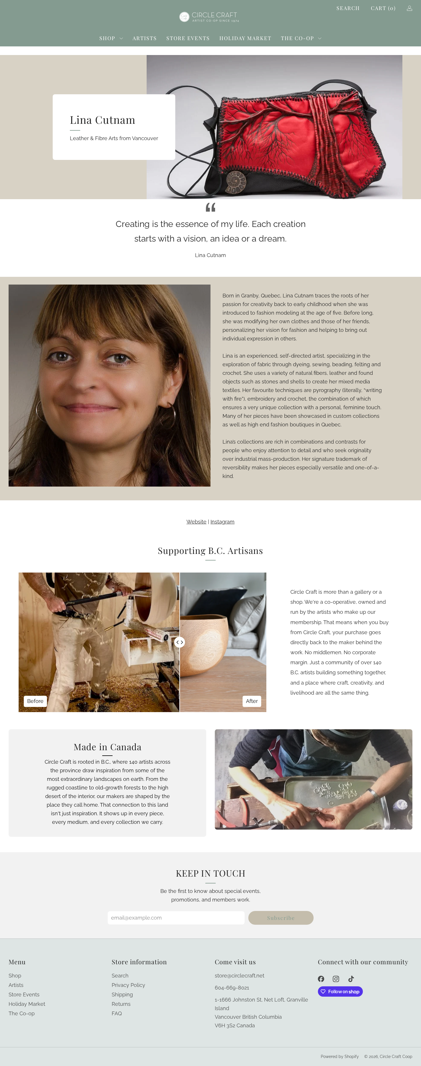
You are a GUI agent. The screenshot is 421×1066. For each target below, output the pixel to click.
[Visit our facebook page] (320, 979)
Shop (107, 38)
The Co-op (297, 38)
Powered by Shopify (340, 1056)
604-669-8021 (232, 988)
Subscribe (281, 917)
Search (348, 8)
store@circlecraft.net (239, 976)
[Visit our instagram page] (336, 979)
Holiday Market (245, 38)
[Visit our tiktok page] (351, 979)
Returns (121, 1004)
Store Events (188, 38)
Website (196, 522)
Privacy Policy (128, 985)
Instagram (222, 522)
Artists (145, 38)
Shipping (122, 994)
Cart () (383, 8)
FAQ (117, 1013)
